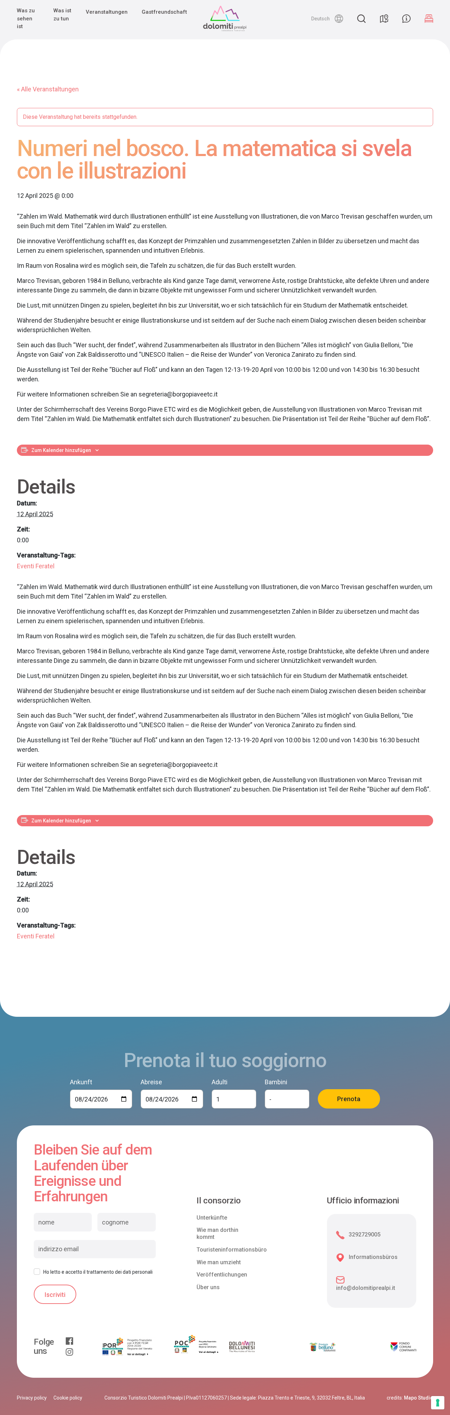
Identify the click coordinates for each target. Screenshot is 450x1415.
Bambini (276, 1082)
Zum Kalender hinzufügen (61, 450)
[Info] (406, 18)
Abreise (151, 1082)
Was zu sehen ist (26, 18)
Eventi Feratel (35, 566)
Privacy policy (32, 1398)
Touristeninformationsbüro (232, 1249)
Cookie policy (67, 1398)
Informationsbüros (373, 1257)
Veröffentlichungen (222, 1274)
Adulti (219, 1082)
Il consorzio (219, 1201)
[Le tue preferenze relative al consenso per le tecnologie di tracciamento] (437, 1402)
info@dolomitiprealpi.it (365, 1288)
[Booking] (429, 18)
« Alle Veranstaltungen (48, 89)
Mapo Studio (418, 1398)
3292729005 (364, 1234)
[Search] (361, 18)
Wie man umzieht (219, 1262)
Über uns (208, 1287)
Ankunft (81, 1082)
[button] (327, 18)
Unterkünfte (212, 1217)
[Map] (384, 18)
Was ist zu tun (62, 14)
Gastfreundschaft (164, 12)
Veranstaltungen (107, 12)
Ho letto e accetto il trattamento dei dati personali (98, 1272)
